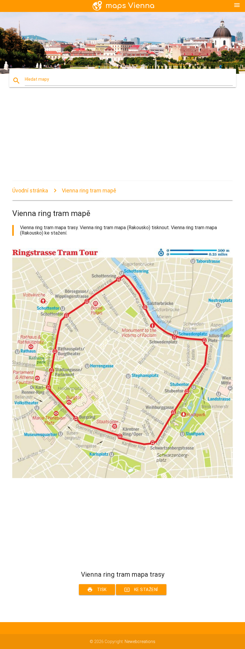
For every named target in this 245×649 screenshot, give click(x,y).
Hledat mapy (37, 79)
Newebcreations (140, 641)
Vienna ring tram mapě (89, 190)
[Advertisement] (122, 139)
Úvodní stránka (30, 190)
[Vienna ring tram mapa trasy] (122, 476)
